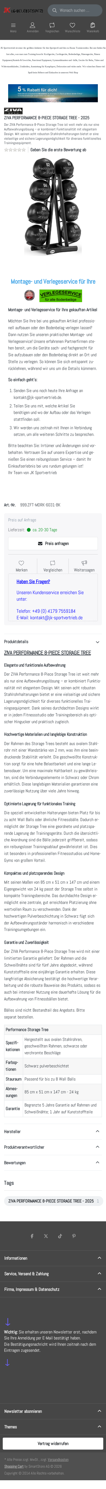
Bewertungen (15, 1163)
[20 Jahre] (53, 91)
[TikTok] (60, 1236)
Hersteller (12, 1131)
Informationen (15, 1258)
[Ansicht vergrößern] (53, 206)
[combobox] (75, 10)
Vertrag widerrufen (53, 1443)
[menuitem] (53, 1201)
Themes (10, 1427)
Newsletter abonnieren (23, 1411)
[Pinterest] (74, 1236)
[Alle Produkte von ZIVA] (13, 111)
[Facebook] (32, 1236)
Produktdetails (16, 641)
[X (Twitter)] (46, 1236)
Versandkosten (58, 1459)
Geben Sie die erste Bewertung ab (58, 150)
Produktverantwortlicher (24, 1147)
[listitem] (53, 206)
